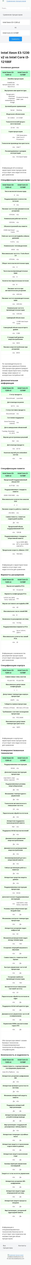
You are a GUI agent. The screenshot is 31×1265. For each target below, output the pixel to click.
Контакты (22, 1246)
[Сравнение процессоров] (15, 3)
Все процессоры (8, 1247)
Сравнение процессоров (12, 15)
